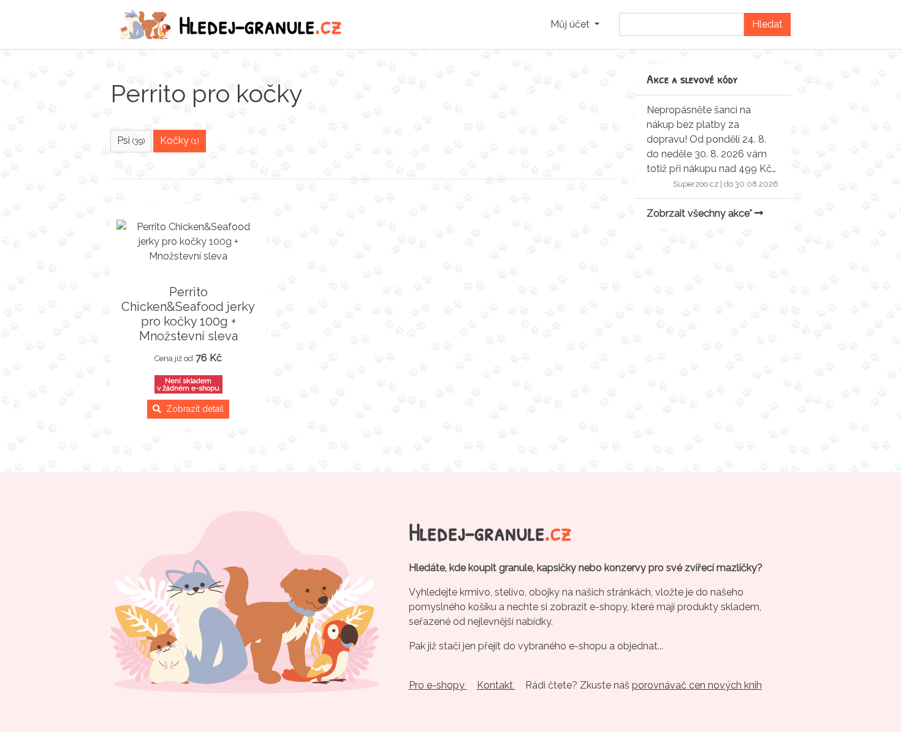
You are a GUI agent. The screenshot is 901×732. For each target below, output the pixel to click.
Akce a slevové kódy (692, 78)
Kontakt (496, 685)
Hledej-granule (260, 24)
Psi (131, 140)
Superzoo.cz (695, 184)
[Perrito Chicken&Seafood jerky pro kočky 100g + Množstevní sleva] (188, 242)
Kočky (179, 140)
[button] (575, 24)
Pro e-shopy (438, 685)
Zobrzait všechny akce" (701, 213)
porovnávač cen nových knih (697, 685)
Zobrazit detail (192, 409)
